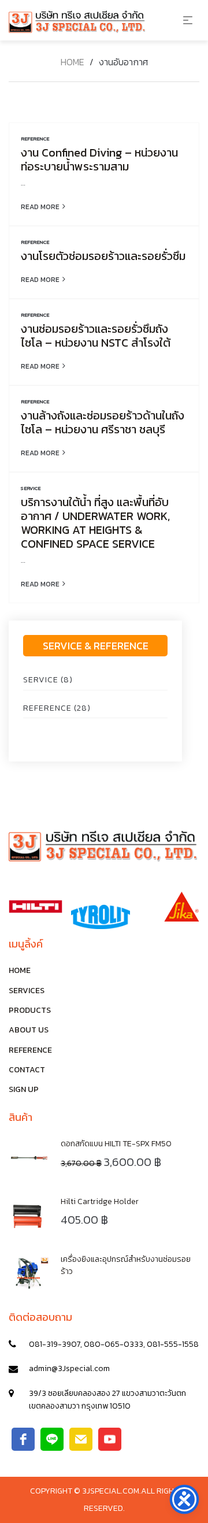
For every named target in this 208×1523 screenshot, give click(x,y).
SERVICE (30, 488)
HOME (20, 970)
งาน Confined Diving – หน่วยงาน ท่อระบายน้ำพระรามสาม (99, 159)
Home (72, 62)
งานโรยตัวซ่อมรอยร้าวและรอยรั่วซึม (103, 256)
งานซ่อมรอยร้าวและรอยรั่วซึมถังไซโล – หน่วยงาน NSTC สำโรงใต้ (95, 335)
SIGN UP (24, 1089)
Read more (40, 206)
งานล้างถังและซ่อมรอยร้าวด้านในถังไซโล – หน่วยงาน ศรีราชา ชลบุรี (102, 422)
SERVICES (26, 991)
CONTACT (27, 1070)
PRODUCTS (30, 1010)
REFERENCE (35, 139)
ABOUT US (29, 1030)
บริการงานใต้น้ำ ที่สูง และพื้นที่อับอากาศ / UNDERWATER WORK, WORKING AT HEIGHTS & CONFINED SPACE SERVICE (95, 522)
